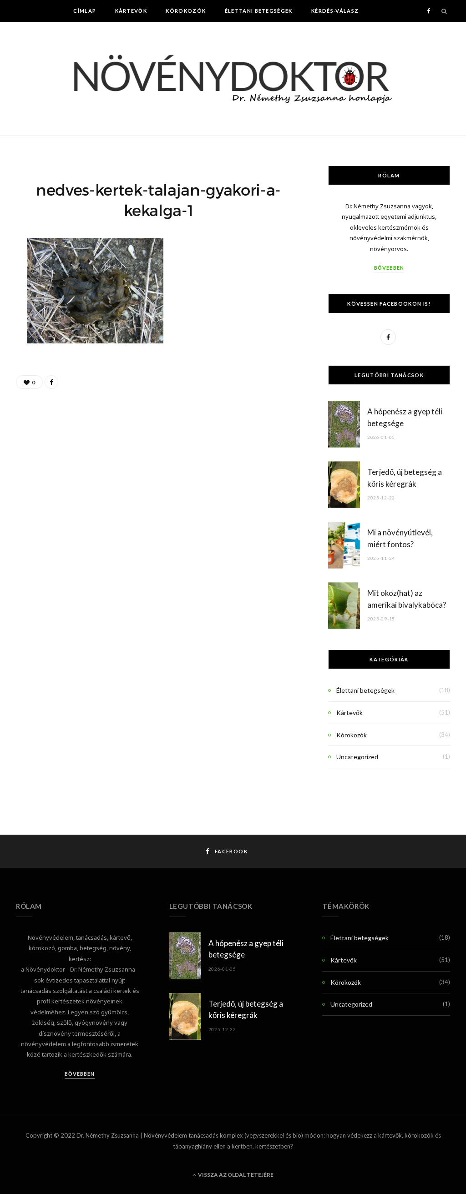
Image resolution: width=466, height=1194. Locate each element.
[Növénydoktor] (233, 79)
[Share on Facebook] (51, 382)
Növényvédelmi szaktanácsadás (193, 32)
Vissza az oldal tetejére (235, 1174)
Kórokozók (186, 11)
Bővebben (389, 268)
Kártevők (131, 11)
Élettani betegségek (259, 11)
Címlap (84, 11)
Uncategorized (357, 757)
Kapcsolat (284, 32)
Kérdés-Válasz (335, 11)
